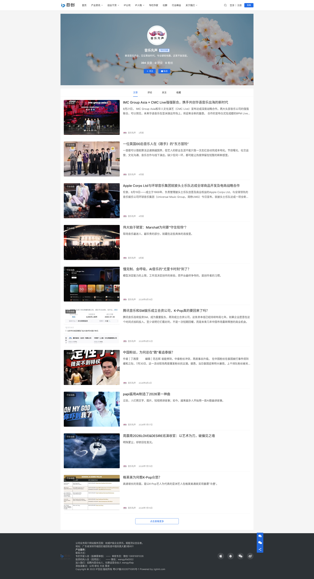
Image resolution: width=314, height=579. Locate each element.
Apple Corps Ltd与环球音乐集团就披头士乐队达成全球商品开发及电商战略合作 (181, 186)
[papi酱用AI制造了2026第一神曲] (92, 409)
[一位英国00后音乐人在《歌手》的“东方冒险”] (92, 159)
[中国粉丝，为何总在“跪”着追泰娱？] (92, 367)
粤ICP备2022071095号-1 (126, 569)
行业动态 (71, 103)
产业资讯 (95, 5)
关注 (151, 71)
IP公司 (127, 5)
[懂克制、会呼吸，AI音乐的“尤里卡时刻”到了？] (92, 284)
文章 (135, 92)
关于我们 (190, 5)
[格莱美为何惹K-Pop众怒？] (92, 492)
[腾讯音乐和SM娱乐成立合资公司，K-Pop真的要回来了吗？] (92, 325)
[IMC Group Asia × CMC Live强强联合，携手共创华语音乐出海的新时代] (92, 117)
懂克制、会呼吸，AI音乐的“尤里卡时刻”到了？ (157, 269)
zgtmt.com (159, 569)
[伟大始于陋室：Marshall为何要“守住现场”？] (92, 242)
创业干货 (112, 5)
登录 (232, 5)
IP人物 (138, 5)
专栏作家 (153, 5)
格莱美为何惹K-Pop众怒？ (142, 477)
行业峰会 (176, 5)
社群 (165, 5)
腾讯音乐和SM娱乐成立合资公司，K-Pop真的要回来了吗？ (166, 311)
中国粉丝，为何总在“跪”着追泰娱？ (149, 352)
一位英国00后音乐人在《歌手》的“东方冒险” (156, 144)
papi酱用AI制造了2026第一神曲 (146, 394)
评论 (150, 92)
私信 (166, 71)
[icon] (221, 556)
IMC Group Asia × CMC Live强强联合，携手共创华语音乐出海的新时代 (175, 102)
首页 (84, 5)
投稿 (249, 5)
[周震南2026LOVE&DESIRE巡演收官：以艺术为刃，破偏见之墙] (92, 450)
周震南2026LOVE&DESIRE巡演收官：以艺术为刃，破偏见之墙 (169, 436)
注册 (239, 5)
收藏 (178, 92)
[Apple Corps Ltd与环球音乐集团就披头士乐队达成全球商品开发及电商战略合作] (92, 200)
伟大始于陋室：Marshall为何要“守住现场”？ (155, 227)
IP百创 (99, 569)
